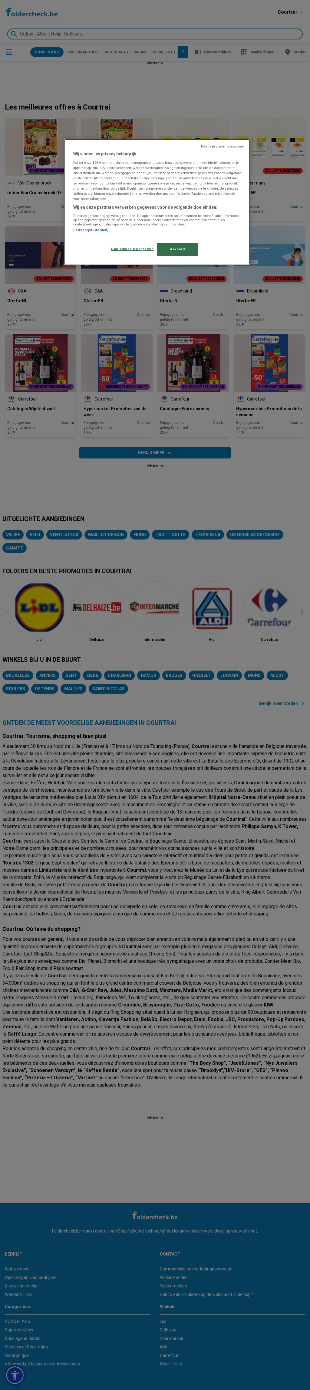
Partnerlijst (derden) (90, 230)
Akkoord (177, 249)
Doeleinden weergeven (132, 249)
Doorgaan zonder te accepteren (223, 146)
